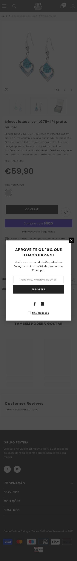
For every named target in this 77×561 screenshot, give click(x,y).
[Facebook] (34, 304)
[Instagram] (42, 304)
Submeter (38, 289)
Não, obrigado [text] (40, 313)
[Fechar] (71, 240)
